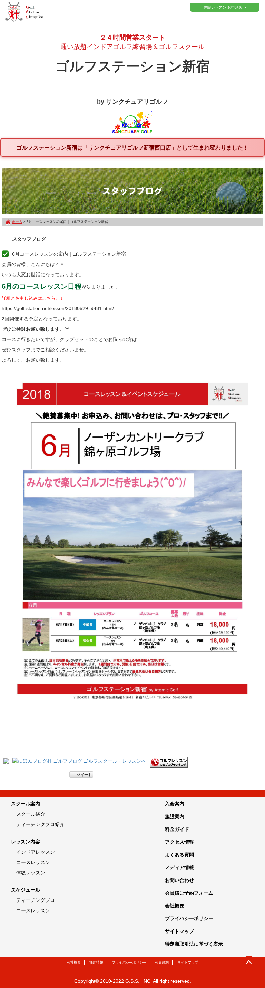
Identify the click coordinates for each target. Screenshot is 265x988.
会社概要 (174, 905)
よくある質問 (179, 854)
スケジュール (25, 890)
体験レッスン (30, 872)
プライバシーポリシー (189, 918)
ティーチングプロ (35, 900)
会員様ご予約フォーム (189, 893)
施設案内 (174, 816)
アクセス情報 (179, 842)
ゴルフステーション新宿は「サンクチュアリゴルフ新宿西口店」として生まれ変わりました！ (132, 147)
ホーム (17, 222)
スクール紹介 (30, 814)
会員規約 (162, 962)
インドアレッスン (35, 852)
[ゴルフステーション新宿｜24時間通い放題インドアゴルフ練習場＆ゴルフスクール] (25, 12)
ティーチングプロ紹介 (40, 824)
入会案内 (174, 803)
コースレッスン (33, 862)
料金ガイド (177, 829)
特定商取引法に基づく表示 (194, 944)
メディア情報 (179, 867)
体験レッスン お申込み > (225, 7)
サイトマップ (179, 931)
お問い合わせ (179, 880)
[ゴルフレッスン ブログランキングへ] (169, 762)
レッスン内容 (25, 841)
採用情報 (96, 962)
